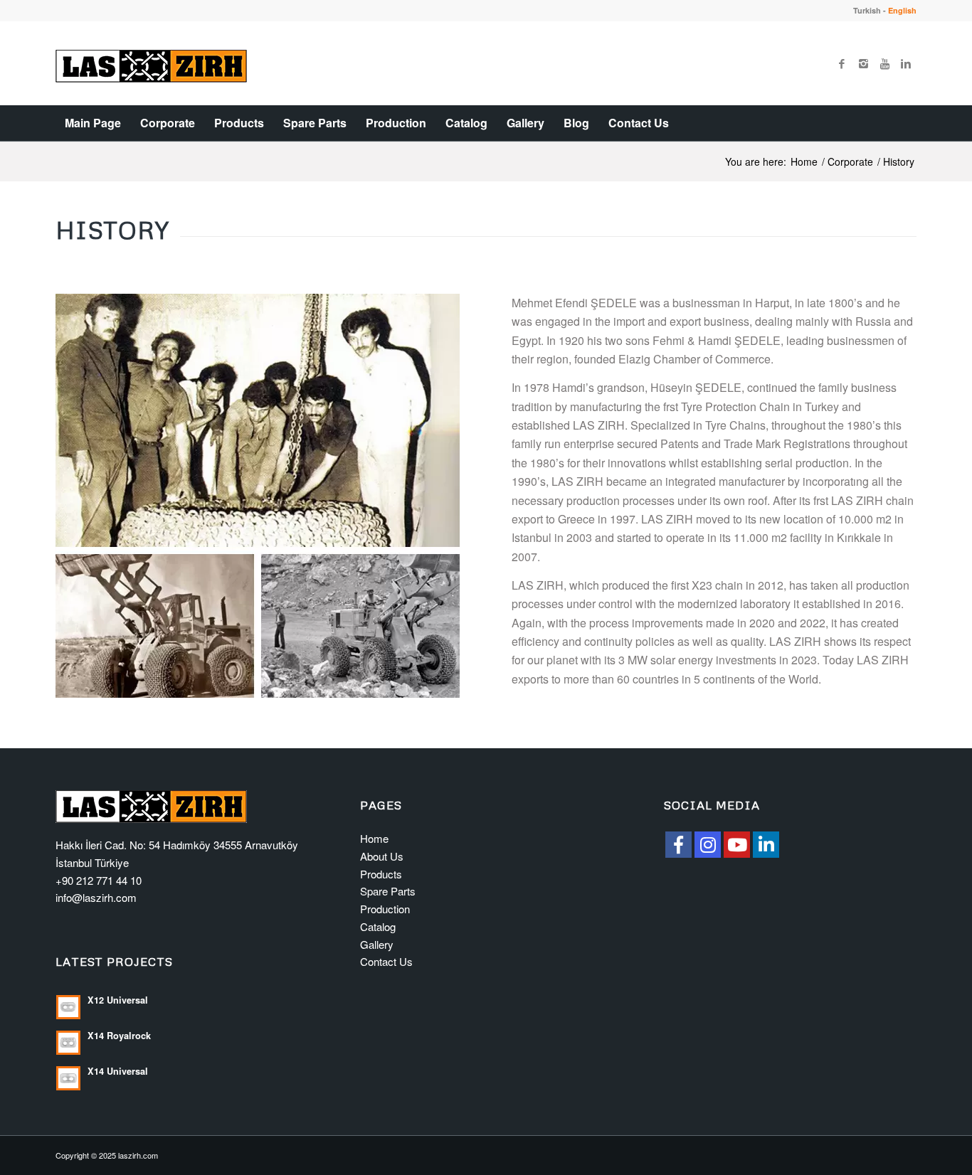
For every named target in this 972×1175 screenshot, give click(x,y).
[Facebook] (841, 63)
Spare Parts (388, 890)
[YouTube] (737, 844)
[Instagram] (863, 63)
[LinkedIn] (766, 844)
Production (385, 908)
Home (804, 161)
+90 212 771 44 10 (99, 880)
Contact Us (386, 961)
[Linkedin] (905, 63)
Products (381, 873)
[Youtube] (884, 63)
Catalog (378, 926)
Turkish (867, 10)
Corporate (850, 161)
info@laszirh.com (96, 897)
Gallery (376, 944)
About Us (381, 856)
